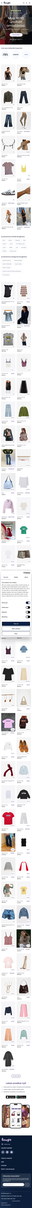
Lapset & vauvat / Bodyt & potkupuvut (12, 271)
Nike (24, 240)
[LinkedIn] (7, 1152)
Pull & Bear (23, 247)
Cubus (4, 247)
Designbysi (11, 468)
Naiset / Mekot (18, 264)
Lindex (11, 243)
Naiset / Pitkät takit (7, 264)
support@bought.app (9, 1198)
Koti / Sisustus (6, 274)
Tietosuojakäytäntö (6, 1205)
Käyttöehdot (4, 1203)
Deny (16, 633)
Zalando (27, 492)
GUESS (10, 247)
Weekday (17, 240)
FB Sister (5, 251)
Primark (4, 243)
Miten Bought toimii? (15, 39)
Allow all (16, 623)
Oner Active (26, 131)
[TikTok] (11, 1152)
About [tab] (26, 577)
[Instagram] (3, 1152)
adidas (10, 240)
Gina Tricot (26, 325)
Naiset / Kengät (18, 260)
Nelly (4, 240)
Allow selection (16, 628)
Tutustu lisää (16, 1076)
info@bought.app (17, 1196)
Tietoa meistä (6, 1158)
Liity (27, 1184)
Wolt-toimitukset (7, 1169)
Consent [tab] (5, 577)
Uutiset (4, 1165)
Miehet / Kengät (6, 267)
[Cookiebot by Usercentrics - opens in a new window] (23, 573)
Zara (28, 179)
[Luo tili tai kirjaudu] (26, 3)
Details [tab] (16, 577)
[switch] (28, 607)
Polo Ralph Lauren (20, 243)
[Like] (13, 80)
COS (17, 247)
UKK (2, 1162)
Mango (27, 925)
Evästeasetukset (16, 1201)
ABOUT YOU (10, 203)
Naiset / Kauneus (7, 260)
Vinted (11, 732)
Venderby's (26, 227)
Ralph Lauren (13, 251)
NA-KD (27, 949)
